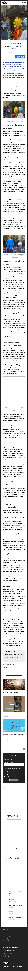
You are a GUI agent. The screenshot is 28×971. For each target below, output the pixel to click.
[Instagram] (16, 848)
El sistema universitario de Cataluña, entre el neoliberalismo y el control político (13, 736)
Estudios (16, 671)
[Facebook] (11, 848)
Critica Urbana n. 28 (9, 664)
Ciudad (11, 671)
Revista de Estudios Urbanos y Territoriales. (13, 933)
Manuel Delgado (8, 653)
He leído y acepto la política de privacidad (14, 776)
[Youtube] (13, 848)
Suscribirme (14, 780)
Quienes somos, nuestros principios (11, 935)
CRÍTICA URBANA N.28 (7, 54)
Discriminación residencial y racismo (13, 714)
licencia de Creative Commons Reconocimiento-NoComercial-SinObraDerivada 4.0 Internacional (12, 966)
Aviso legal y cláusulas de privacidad (11, 947)
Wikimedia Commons (19, 121)
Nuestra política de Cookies (9, 950)
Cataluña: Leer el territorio (11, 692)
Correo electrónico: (8, 762)
